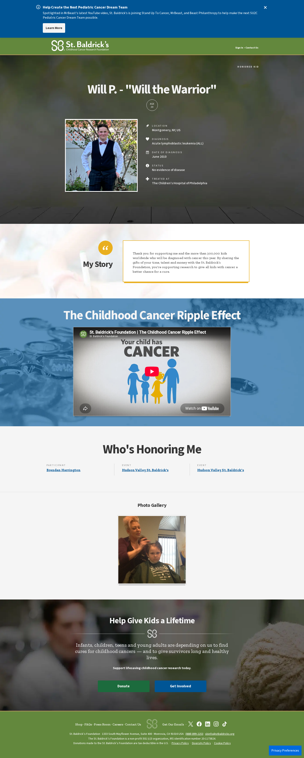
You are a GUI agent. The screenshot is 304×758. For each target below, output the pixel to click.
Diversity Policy (201, 743)
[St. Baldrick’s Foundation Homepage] (80, 46)
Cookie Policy (222, 743)
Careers (118, 724)
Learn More (54, 28)
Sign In (239, 48)
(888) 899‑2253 (194, 734)
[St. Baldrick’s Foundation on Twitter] (190, 725)
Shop (79, 724)
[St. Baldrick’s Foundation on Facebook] (199, 725)
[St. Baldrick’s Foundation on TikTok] (224, 725)
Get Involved (180, 686)
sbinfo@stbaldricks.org (220, 734)
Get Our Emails (173, 724)
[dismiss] (265, 7)
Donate (123, 686)
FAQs (88, 724)
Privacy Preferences (285, 750)
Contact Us (251, 48)
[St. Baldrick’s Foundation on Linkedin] (207, 725)
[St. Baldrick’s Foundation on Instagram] (216, 725)
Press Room (102, 724)
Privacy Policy (180, 743)
